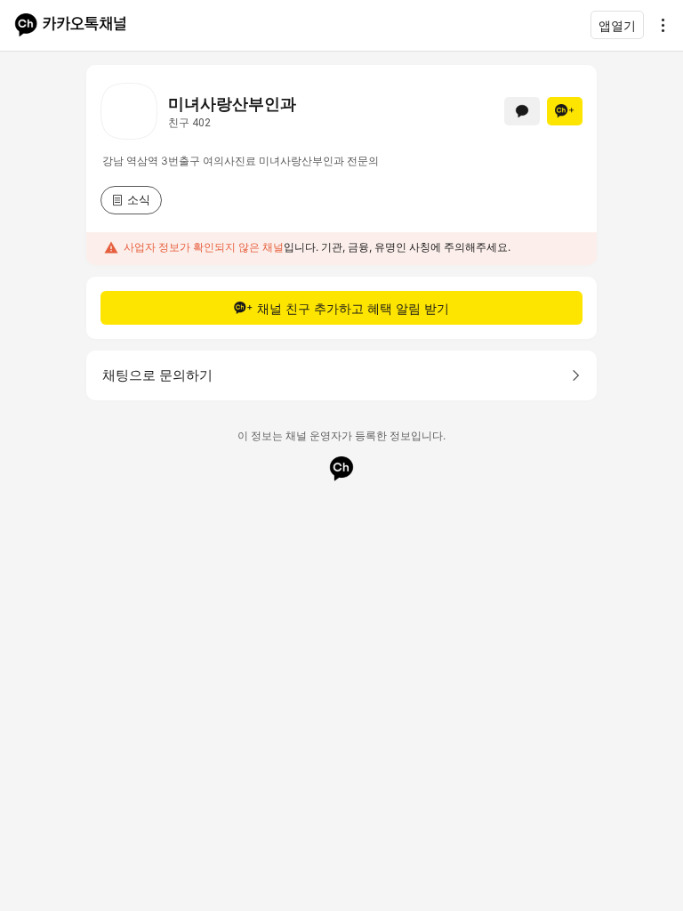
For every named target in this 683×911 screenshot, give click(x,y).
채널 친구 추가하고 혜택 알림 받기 (353, 308)
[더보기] (658, 25)
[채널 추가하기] (565, 111)
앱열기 (617, 25)
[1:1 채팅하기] (522, 111)
